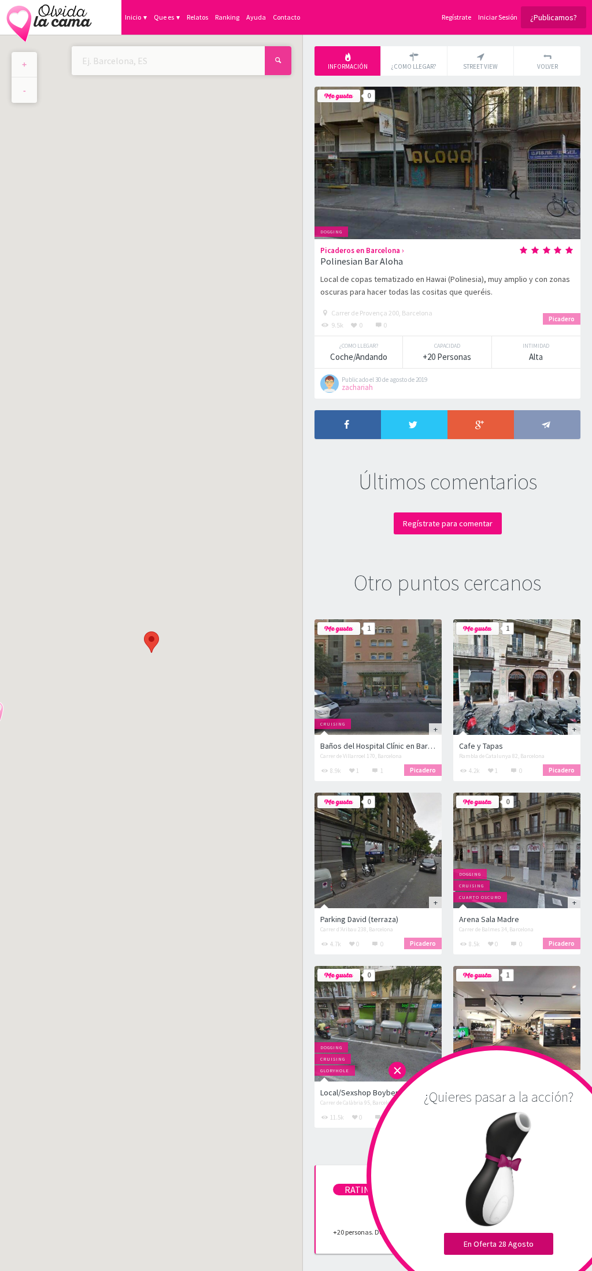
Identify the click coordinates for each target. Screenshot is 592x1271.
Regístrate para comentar (448, 523)
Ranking (227, 17)
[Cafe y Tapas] (516, 677)
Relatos (197, 17)
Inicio (133, 17)
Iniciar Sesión (497, 17)
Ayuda (256, 17)
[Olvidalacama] (49, 17)
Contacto (286, 17)
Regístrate (456, 17)
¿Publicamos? (553, 17)
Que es (164, 17)
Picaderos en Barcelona (360, 250)
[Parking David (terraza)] (378, 850)
